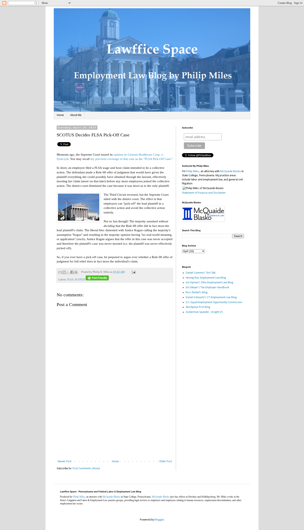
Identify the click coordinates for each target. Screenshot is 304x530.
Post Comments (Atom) (86, 468)
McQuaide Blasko (230, 171)
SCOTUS (80, 279)
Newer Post (64, 461)
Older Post (165, 461)
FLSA (70, 279)
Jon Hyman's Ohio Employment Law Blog (209, 282)
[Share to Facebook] (72, 272)
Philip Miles (192, 171)
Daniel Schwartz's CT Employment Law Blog (211, 297)
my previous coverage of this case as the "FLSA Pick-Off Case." (131, 159)
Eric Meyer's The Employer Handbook (207, 287)
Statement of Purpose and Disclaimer (204, 192)
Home (60, 115)
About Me (75, 115)
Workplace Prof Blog (198, 307)
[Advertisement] (115, 428)
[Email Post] (132, 271)
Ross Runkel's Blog (197, 292)
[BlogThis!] (64, 272)
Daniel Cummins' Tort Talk (200, 272)
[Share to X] (68, 272)
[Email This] (60, 272)
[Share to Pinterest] (76, 272)
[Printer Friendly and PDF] (97, 279)
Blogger (159, 519)
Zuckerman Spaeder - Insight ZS (204, 312)
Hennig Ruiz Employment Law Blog (206, 277)
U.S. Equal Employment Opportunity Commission (214, 302)
